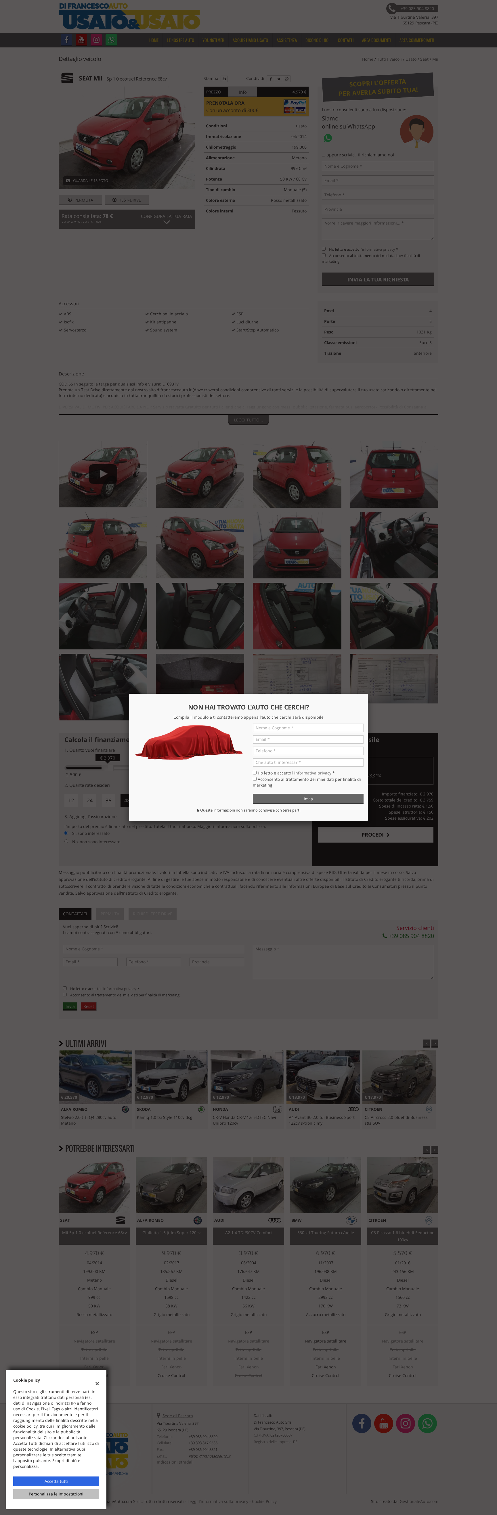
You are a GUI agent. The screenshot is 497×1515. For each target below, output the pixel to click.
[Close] (368, 694)
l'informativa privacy (311, 773)
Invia (308, 798)
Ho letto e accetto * (296, 773)
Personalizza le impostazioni (56, 1494)
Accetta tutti (56, 1481)
